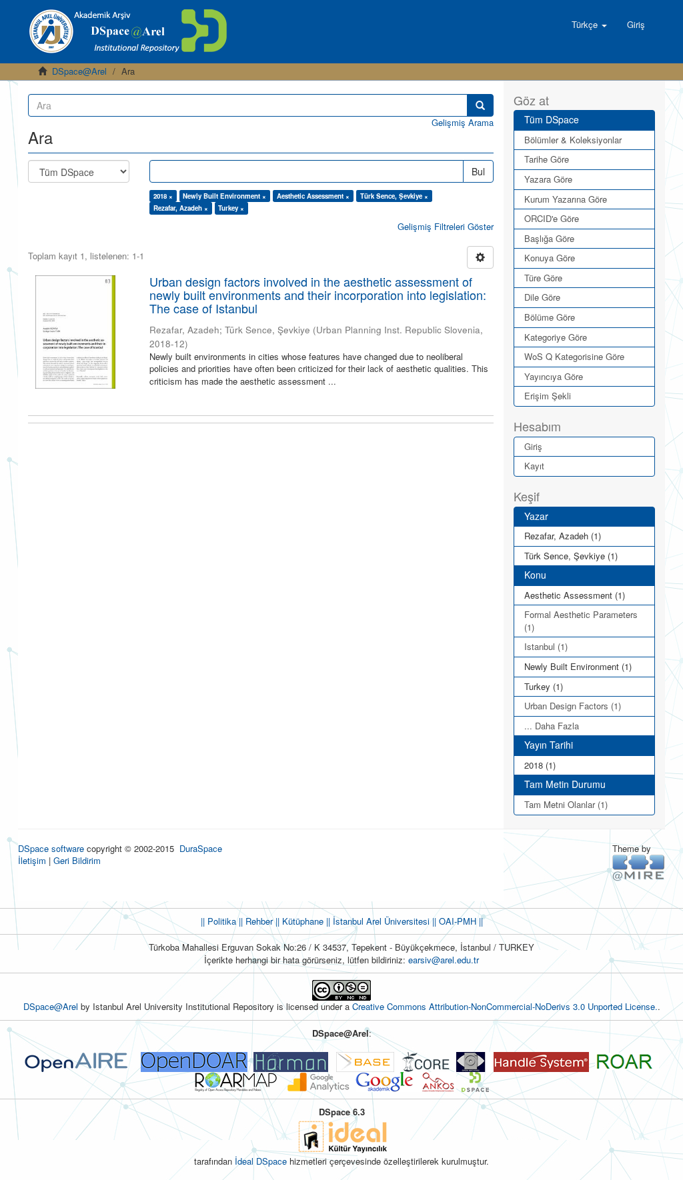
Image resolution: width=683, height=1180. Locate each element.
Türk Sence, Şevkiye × (394, 196)
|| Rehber (254, 921)
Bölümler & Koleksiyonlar (573, 139)
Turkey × (231, 208)
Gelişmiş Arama (463, 122)
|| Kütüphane (298, 921)
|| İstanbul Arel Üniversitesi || (379, 921)
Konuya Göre (549, 257)
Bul (478, 171)
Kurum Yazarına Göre (565, 199)
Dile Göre (542, 297)
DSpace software (51, 848)
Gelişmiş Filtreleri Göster (446, 226)
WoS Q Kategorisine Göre (574, 356)
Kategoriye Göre (555, 337)
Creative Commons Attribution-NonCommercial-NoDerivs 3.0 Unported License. (505, 1006)
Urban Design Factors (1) (572, 705)
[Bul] (480, 105)
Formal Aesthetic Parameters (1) (581, 620)
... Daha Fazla (551, 725)
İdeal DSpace (261, 1161)
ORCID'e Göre (551, 218)
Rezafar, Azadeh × (180, 208)
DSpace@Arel (79, 71)
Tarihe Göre (546, 159)
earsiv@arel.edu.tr (443, 959)
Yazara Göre (548, 179)
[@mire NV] (638, 867)
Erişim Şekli (547, 395)
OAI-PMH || (459, 921)
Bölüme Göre (549, 317)
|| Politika (218, 921)
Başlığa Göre (549, 238)
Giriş (533, 446)
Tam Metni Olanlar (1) (566, 804)
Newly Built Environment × (224, 196)
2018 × (163, 196)
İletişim (32, 860)
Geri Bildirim (77, 860)
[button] (589, 24)
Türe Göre (543, 277)
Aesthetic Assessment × (313, 196)
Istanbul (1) (546, 646)
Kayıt (534, 465)
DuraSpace (200, 848)
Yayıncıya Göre (553, 376)
